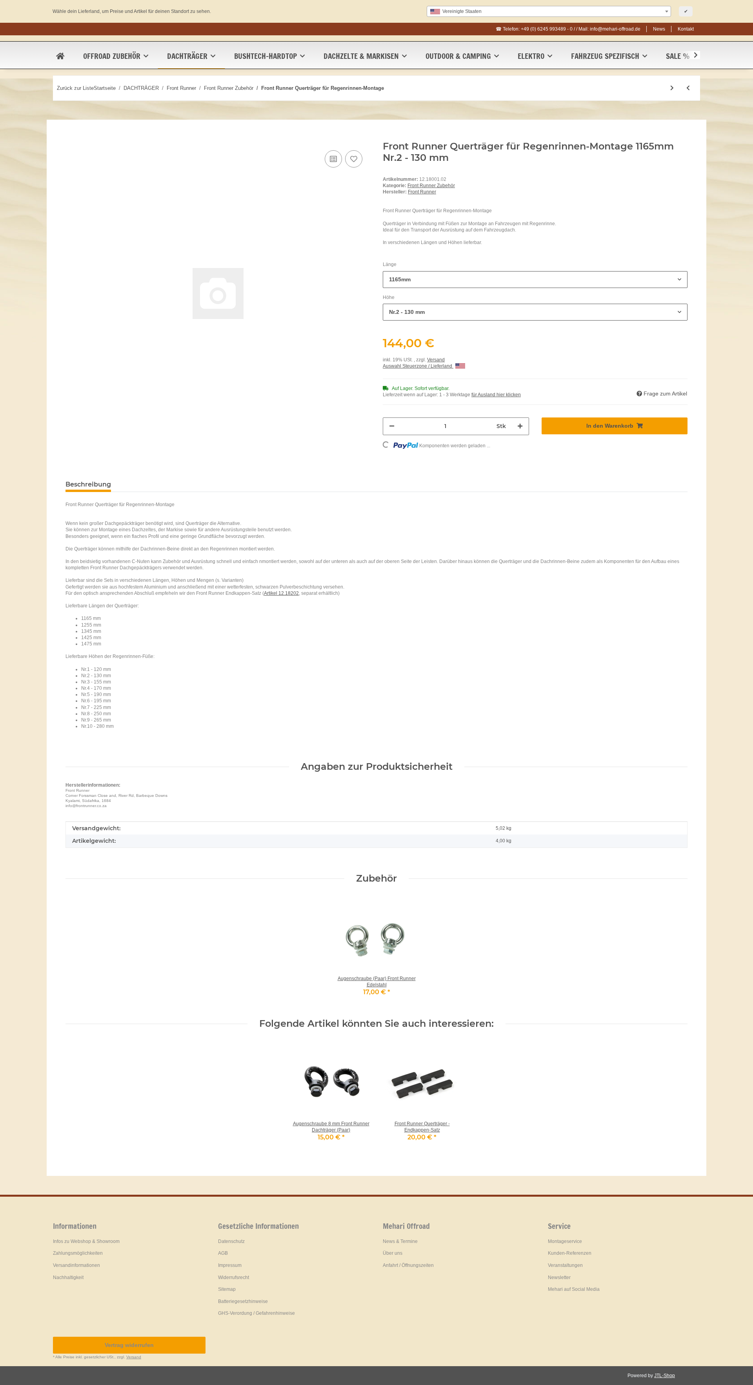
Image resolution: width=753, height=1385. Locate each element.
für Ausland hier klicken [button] (496, 394)
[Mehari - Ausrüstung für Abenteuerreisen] (60, 56)
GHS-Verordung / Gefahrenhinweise (256, 1313)
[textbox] (549, 11)
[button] (690, 55)
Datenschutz (231, 1241)
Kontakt (686, 29)
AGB (223, 1253)
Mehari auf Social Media (574, 1289)
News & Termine (400, 1241)
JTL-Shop (664, 1375)
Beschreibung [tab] (88, 484)
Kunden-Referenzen (569, 1253)
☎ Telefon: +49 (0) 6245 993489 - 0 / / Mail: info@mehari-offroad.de (568, 29)
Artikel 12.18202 (281, 593)
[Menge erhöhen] (520, 426)
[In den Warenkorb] (71, 136)
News (659, 29)
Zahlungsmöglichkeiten (78, 1253)
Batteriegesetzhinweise (243, 1301)
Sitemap (227, 1289)
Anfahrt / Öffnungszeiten (408, 1265)
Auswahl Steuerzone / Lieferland (418, 366)
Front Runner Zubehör (431, 185)
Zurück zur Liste (75, 88)
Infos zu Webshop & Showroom (86, 1241)
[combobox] (549, 11)
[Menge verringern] (391, 426)
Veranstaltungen (565, 1265)
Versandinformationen (76, 1265)
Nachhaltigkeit (68, 1277)
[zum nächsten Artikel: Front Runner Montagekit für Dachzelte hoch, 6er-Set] (672, 88)
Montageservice (565, 1241)
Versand (436, 360)
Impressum (230, 1265)
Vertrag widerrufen (129, 1345)
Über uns (392, 1253)
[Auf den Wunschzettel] (353, 159)
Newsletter (559, 1277)
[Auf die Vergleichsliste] (333, 159)
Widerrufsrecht (233, 1277)
